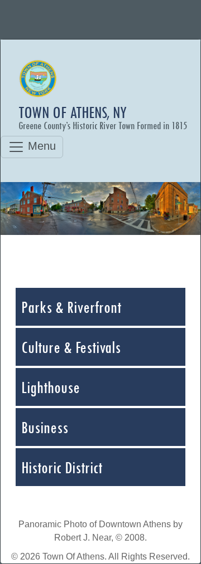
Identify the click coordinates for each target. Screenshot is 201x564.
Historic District (61, 467)
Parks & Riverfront (71, 306)
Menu (40, 146)
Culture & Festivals (71, 346)
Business (44, 427)
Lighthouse (50, 387)
